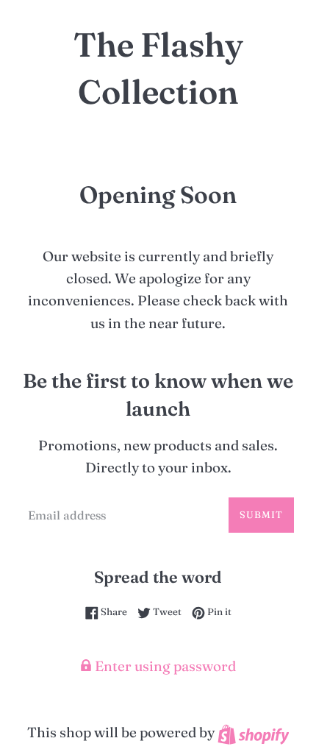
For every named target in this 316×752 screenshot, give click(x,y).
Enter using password (164, 666)
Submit (261, 514)
